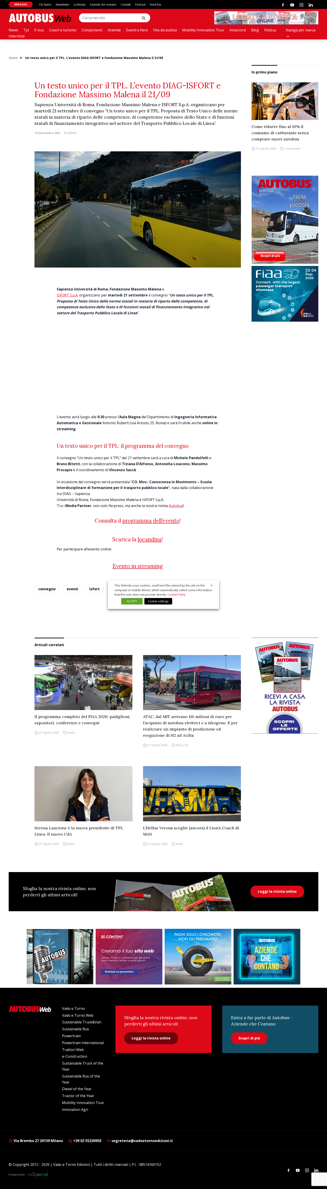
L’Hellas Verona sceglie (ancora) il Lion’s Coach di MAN (191, 831)
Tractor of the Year (78, 1095)
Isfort (94, 588)
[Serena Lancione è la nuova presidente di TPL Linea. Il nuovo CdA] (83, 793)
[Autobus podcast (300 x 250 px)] (60, 956)
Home (13, 58)
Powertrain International (83, 1042)
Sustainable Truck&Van (81, 1022)
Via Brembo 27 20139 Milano (38, 1140)
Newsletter (62, 4)
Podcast (140, 4)
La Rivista (79, 4)
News (13, 30)
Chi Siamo (45, 4)
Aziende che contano (103, 4)
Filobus (270, 30)
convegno (47, 588)
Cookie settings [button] (158, 601)
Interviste (17, 36)
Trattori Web (73, 1049)
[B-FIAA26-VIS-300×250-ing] (285, 294)
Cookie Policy (177, 594)
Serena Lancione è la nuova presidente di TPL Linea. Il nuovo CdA (78, 831)
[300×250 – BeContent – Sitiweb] (129, 956)
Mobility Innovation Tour (203, 30)
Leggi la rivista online (277, 891)
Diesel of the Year (77, 1088)
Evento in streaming (138, 566)
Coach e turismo (62, 30)
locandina (150, 539)
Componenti (92, 30)
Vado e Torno (73, 1008)
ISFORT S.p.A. (67, 295)
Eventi (71, 733)
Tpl (26, 30)
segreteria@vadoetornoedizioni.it (142, 1140)
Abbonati (20, 4)
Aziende (114, 30)
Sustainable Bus (75, 1029)
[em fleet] (198, 956)
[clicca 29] (266, 17)
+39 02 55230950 (86, 1140)
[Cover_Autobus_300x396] (285, 220)
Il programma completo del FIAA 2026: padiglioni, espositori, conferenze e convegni (82, 719)
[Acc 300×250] (267, 956)
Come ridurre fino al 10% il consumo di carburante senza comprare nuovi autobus (280, 133)
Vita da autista (165, 30)
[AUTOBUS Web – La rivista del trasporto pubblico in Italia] (40, 17)
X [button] (211, 585)
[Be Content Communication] (39, 1174)
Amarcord (238, 30)
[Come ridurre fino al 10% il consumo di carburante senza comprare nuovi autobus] (285, 101)
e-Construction (74, 1056)
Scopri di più (249, 1038)
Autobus (176, 505)
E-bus (39, 30)
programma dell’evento (151, 520)
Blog (255, 30)
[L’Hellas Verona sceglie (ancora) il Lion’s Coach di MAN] (192, 793)
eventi (72, 588)
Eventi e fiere (137, 30)
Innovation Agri (75, 1109)
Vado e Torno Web (77, 1015)
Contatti (126, 4)
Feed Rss (155, 4)
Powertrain (71, 1035)
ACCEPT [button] (132, 601)
